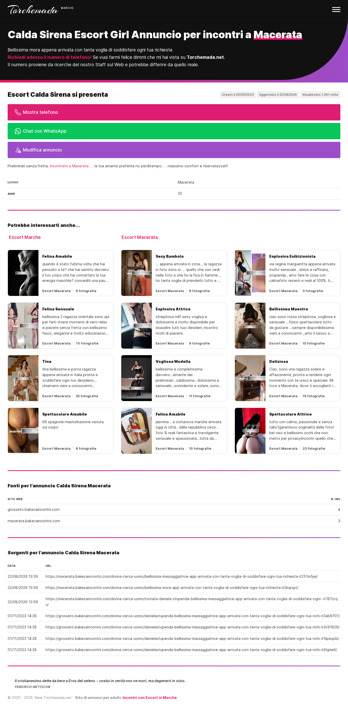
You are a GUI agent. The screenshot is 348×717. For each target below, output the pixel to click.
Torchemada (33, 9)
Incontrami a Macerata (69, 166)
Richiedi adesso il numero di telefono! (49, 57)
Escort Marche (25, 237)
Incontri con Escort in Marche (150, 697)
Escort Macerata (140, 237)
